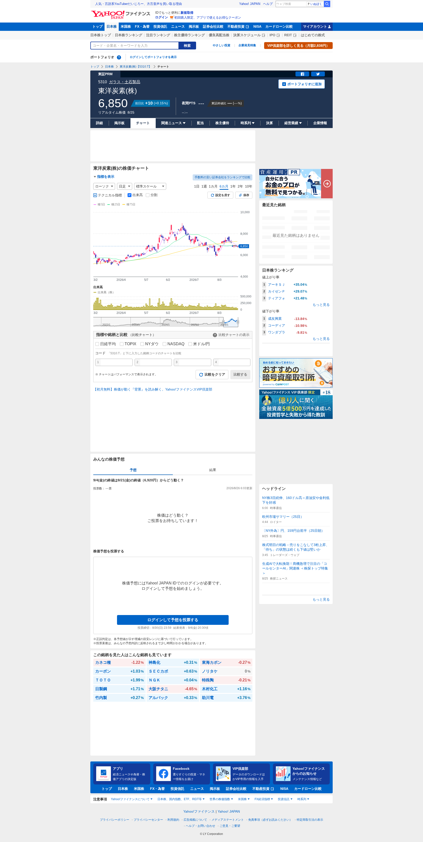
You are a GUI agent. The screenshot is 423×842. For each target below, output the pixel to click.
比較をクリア (215, 374)
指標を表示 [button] (105, 176)
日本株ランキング (128, 35)
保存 (246, 195)
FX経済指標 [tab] (262, 799)
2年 (240, 186)
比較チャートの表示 (234, 335)
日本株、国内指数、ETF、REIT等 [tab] (179, 799)
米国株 (126, 26)
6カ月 (224, 186)
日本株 (111, 26)
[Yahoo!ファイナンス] (121, 12)
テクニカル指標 (110, 195)
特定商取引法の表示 (310, 819)
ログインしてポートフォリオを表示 (153, 57)
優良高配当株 (219, 35)
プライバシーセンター (148, 819)
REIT (288, 35)
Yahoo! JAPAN (249, 4)
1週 (204, 186)
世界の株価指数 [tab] (220, 799)
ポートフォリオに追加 (304, 84)
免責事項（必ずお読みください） (270, 819)
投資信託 (160, 26)
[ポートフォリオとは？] (119, 57)
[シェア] (302, 73)
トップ (97, 26)
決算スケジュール (247, 35)
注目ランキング (158, 35)
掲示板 (194, 26)
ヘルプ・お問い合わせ (200, 826)
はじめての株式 (313, 35)
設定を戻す (222, 195)
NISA (257, 26)
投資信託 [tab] (284, 799)
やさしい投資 (221, 45)
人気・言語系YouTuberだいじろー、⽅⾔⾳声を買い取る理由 (138, 4)
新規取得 (187, 12)
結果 (212, 470)
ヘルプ (268, 4)
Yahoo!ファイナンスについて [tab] (130, 799)
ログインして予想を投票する (172, 620)
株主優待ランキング (189, 35)
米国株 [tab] (242, 799)
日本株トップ (100, 35)
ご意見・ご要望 (230, 826)
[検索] (327, 4)
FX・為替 (142, 26)
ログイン (161, 17)
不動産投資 (236, 26)
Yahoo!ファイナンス (199, 811)
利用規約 (173, 819)
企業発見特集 (247, 45)
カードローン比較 (279, 26)
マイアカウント (315, 26)
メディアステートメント (228, 819)
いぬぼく (316, 4)
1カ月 (213, 186)
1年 (233, 186)
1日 (197, 186)
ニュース (178, 26)
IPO (272, 35)
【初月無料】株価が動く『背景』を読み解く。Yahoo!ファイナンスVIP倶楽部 (152, 389)
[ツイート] (318, 73)
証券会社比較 (213, 26)
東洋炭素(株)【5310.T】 (136, 66)
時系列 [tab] (301, 799)
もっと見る (321, 305)
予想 (133, 470)
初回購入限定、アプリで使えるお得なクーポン (207, 17)
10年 (248, 186)
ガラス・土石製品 (124, 82)
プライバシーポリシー (114, 819)
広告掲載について (195, 819)
